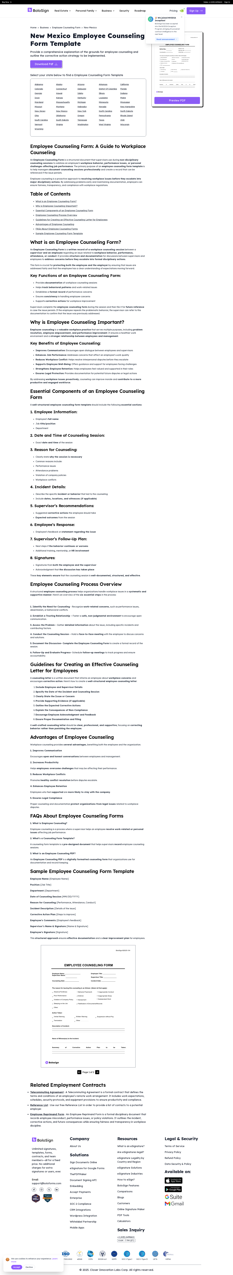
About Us (75, 1146)
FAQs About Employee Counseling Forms (57, 229)
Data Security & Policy (178, 1163)
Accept (16, 1267)
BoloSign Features (128, 1185)
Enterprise (76, 1197)
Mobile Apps (77, 1227)
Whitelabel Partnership (83, 1221)
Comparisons (125, 1191)
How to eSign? (126, 1179)
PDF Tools (123, 1215)
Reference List (39, 1105)
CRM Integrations (80, 1209)
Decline (29, 1267)
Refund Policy (173, 1158)
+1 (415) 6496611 (125, 1237)
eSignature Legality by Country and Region (130, 1159)
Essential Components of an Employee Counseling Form (64, 210)
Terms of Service (174, 1146)
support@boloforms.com (46, 1183)
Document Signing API (83, 1180)
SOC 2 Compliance (80, 1203)
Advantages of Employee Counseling (55, 224)
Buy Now (5, 2)
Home (33, 27)
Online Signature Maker (131, 1209)
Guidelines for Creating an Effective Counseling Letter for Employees (71, 219)
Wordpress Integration (83, 1215)
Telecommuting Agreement (47, 1092)
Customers (123, 1203)
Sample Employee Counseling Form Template (59, 233)
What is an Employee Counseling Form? (56, 201)
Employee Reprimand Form (47, 1114)
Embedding (76, 1186)
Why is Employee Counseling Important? (57, 206)
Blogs (120, 1197)
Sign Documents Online (83, 1162)
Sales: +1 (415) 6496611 (213, 2)
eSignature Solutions (129, 1167)
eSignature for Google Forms (87, 1168)
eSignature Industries (130, 1173)
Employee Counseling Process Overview (56, 215)
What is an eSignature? (131, 1146)
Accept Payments (80, 1192)
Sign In (227, 2)
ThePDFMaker (78, 1174)
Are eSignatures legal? (130, 1152)
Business (44, 27)
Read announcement (166, 39)
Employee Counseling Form (66, 27)
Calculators (124, 1221)
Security (124, 10)
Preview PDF (177, 100)
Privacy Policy (173, 1152)
